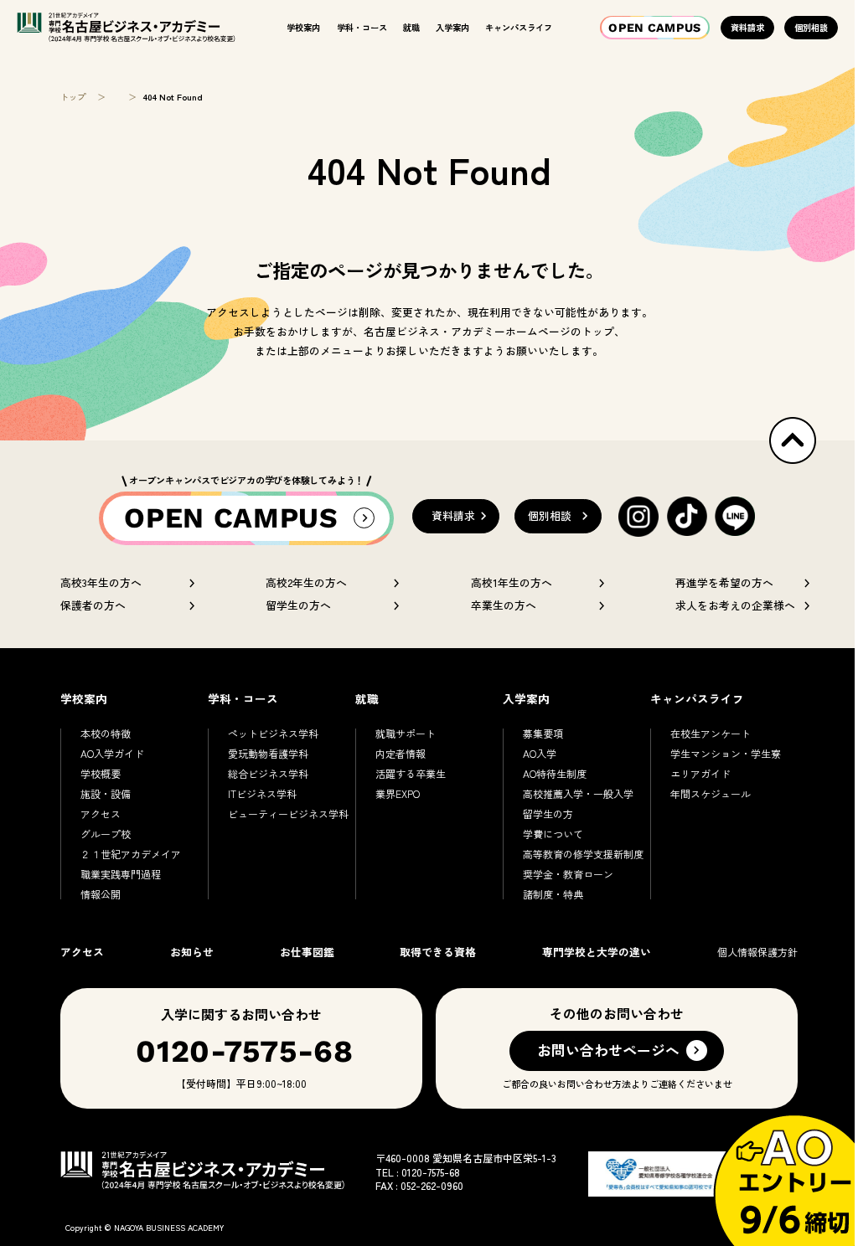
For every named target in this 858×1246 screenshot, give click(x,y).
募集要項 (543, 733)
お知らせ (192, 952)
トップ (72, 96)
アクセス (100, 813)
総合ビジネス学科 (268, 773)
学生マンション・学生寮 (725, 753)
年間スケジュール (710, 793)
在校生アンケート (710, 733)
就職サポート (405, 733)
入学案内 (452, 27)
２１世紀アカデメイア (130, 854)
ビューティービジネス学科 (288, 813)
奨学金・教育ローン (568, 874)
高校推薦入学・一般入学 (578, 793)
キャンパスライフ (518, 27)
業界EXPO (397, 793)
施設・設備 (105, 793)
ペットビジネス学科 (273, 733)
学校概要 (100, 773)
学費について (553, 833)
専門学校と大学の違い (596, 952)
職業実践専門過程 (120, 874)
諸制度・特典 (553, 894)
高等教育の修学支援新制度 (583, 854)
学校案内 (303, 27)
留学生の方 (548, 813)
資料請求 (747, 27)
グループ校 (105, 833)
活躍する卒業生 (410, 773)
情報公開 (100, 894)
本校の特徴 (105, 733)
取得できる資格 (438, 952)
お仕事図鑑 (307, 952)
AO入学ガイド (112, 753)
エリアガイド (700, 773)
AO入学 (539, 753)
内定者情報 (400, 753)
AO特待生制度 (555, 773)
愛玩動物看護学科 (268, 753)
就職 (411, 27)
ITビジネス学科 (262, 793)
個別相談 (811, 27)
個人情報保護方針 (757, 952)
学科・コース (362, 27)
